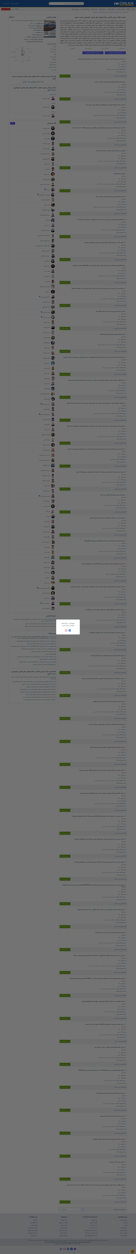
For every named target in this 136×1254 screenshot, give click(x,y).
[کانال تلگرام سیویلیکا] (69, 630)
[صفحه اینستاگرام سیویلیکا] (66, 630)
